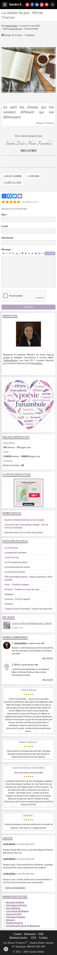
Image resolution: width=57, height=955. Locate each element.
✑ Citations (33, 176)
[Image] (36, 253)
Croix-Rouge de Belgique (17, 911)
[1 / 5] (3, 202)
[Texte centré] (25, 253)
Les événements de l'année (17, 567)
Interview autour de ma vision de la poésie (24, 532)
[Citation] (22, 253)
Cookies (43, 937)
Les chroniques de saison (16, 562)
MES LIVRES (28, 150)
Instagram (9, 594)
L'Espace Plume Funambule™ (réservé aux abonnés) (28, 609)
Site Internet (7, 238)
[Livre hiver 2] (28, 69)
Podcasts (9, 604)
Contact (18, 933)
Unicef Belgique (13, 908)
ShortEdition (37, 363)
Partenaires (30, 933)
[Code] (43, 253)
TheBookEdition (10, 360)
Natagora (10, 920)
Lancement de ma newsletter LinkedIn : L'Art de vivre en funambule (26, 526)
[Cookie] (6, 949)
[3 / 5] (11, 202)
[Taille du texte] (13, 253)
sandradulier (20, 643)
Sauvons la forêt (13, 914)
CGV (33, 937)
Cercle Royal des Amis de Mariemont (23, 926)
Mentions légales (18, 937)
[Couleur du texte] (18, 253)
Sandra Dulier (11, 26)
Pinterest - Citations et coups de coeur (22, 589)
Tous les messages (15, 888)
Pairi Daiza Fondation (15, 917)
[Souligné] (10, 253)
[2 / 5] (7, 202)
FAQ (40, 933)
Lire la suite (47, 658)
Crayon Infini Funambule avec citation (32, 623)
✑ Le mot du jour (12, 182)
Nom (3, 215)
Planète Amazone (14, 923)
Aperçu (50, 253)
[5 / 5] (18, 202)
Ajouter (28, 307)
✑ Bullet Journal (12, 176)
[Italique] (6, 253)
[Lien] (29, 253)
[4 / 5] (14, 202)
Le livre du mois (12, 557)
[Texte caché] (32, 253)
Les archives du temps (15, 572)
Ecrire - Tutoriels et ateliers (17, 584)
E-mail (4, 226)
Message (6, 249)
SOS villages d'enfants (16, 905)
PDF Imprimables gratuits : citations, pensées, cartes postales (28, 578)
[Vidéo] (39, 253)
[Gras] (3, 253)
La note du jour (15, 29)
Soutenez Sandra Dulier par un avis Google (24, 520)
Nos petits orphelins (15, 902)
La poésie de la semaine (16, 552)
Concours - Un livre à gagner (17, 599)
